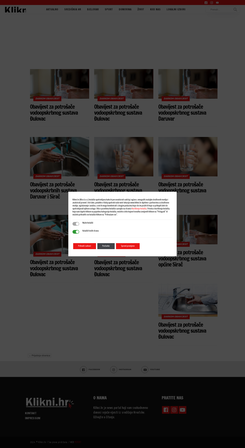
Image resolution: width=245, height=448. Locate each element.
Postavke (106, 246)
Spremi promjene (128, 246)
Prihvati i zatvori (84, 246)
